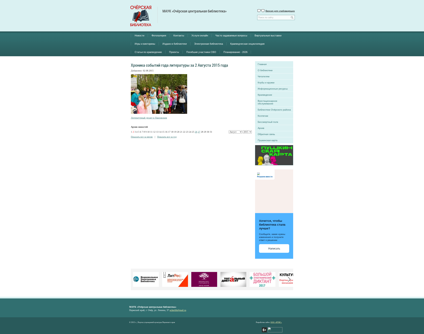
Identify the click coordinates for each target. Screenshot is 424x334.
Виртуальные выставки (268, 35)
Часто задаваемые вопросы (231, 35)
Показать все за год (167, 137)
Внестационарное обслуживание (267, 102)
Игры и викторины (145, 43)
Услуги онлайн (199, 35)
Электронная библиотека (208, 43)
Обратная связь (266, 134)
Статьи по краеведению (148, 52)
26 (196, 132)
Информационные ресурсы (273, 88)
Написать (274, 248)
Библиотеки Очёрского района (274, 109)
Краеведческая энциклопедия (247, 43)
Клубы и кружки (266, 82)
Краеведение (265, 94)
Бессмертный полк (268, 122)
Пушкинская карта (267, 140)
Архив (261, 128)
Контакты (178, 35)
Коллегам (263, 115)
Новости (139, 35)
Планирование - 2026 (235, 52)
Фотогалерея (159, 35)
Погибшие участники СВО (201, 52)
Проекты (174, 52)
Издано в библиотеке (174, 43)
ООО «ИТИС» (276, 322)
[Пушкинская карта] (274, 154)
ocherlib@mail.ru (178, 310)
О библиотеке (265, 70)
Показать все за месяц (142, 137)
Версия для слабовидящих (280, 10)
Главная (262, 64)
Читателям (263, 76)
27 (199, 132)
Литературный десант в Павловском (149, 118)
